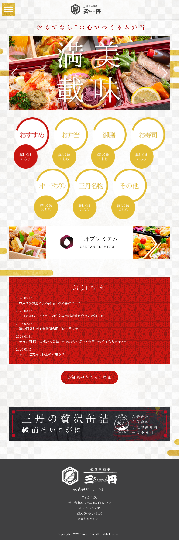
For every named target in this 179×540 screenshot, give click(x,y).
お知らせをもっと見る (89, 377)
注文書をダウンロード (89, 518)
